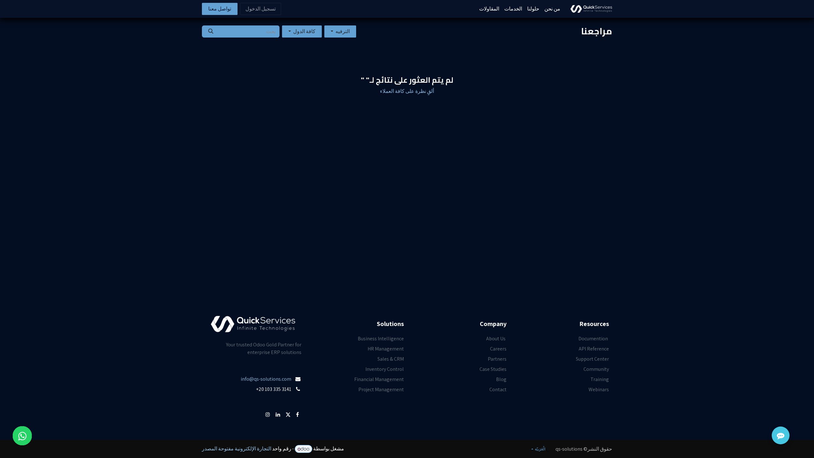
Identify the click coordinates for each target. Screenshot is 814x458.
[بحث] (211, 31)
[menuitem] (552, 9)
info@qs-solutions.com (266, 379)
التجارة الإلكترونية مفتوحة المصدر (236, 449)
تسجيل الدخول (260, 8)
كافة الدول (304, 31)
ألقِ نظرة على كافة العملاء (407, 91)
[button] (340, 31)
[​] (300, 399)
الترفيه (342, 31)
